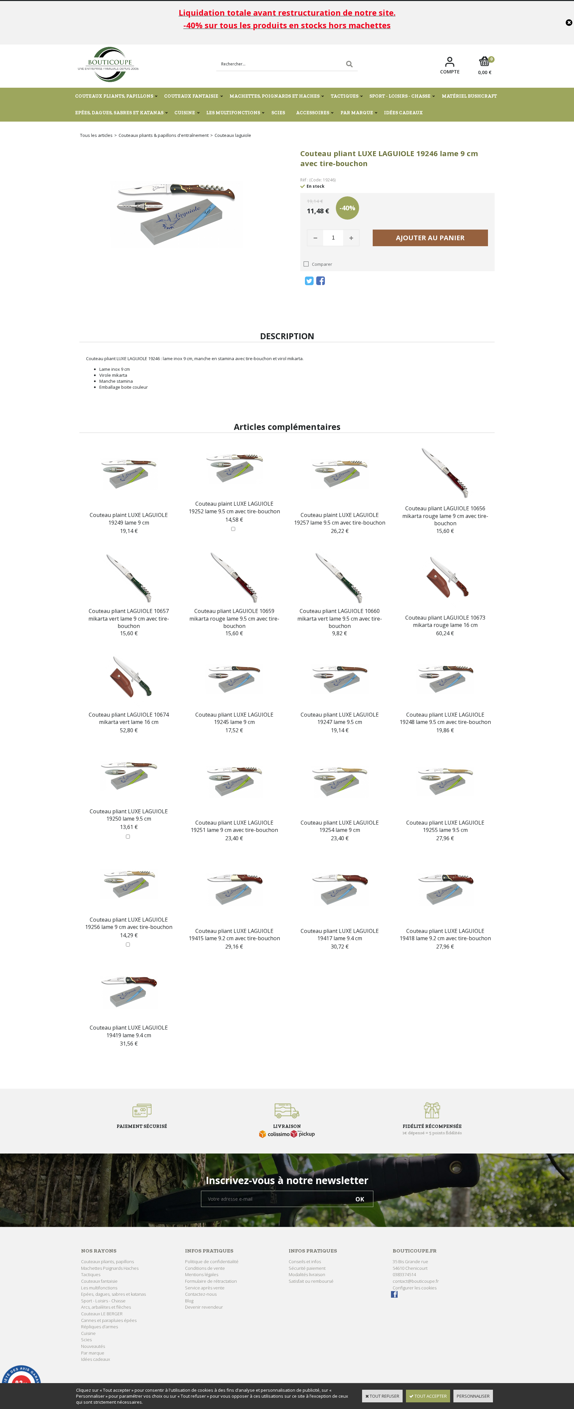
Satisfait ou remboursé (311, 1281)
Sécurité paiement (307, 1268)
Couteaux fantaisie (191, 96)
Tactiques (344, 96)
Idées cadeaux (403, 113)
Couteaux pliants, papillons (114, 96)
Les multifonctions (233, 113)
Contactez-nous (201, 1294)
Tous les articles (96, 135)
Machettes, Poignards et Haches (275, 96)
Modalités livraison (307, 1274)
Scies (278, 113)
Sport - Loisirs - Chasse (399, 96)
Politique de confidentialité (212, 1261)
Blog (189, 1301)
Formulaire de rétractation (211, 1281)
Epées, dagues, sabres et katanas (119, 113)
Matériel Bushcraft (469, 96)
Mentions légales (201, 1274)
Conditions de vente (205, 1268)
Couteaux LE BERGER (102, 1314)
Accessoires (312, 113)
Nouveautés (93, 1346)
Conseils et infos (305, 1261)
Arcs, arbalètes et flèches (106, 1307)
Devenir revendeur (204, 1307)
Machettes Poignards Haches (110, 1268)
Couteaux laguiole (233, 135)
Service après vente (205, 1288)
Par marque (356, 113)
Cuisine (184, 113)
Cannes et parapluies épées (109, 1320)
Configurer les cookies (414, 1288)
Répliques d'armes (99, 1327)
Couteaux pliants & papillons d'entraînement (164, 135)
